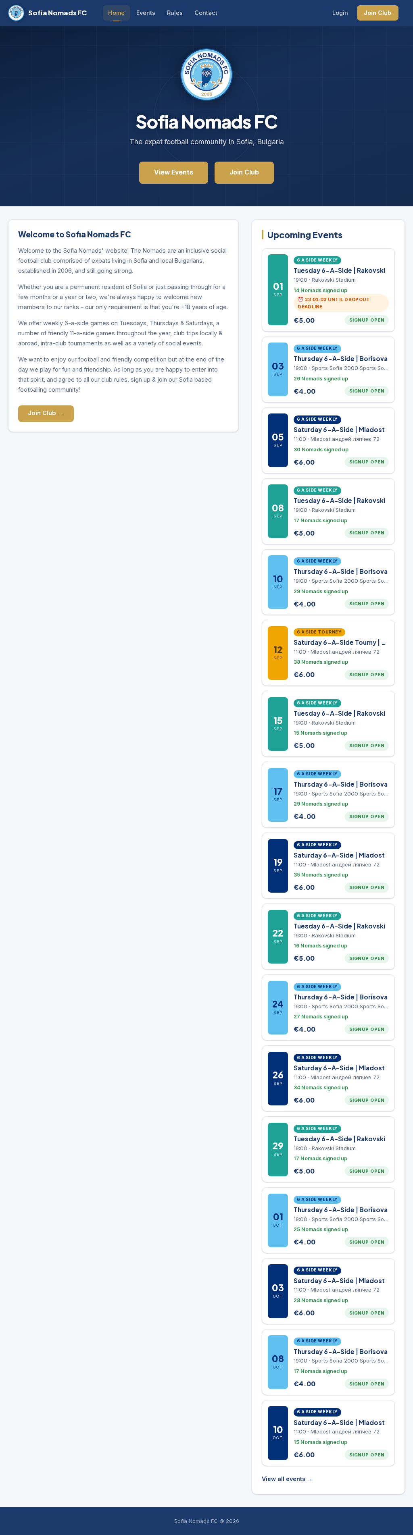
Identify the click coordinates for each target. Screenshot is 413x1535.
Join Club (377, 12)
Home (116, 12)
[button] (328, 290)
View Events (173, 172)
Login (340, 12)
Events (145, 12)
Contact (205, 12)
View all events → (287, 1478)
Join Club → (46, 413)
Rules (175, 12)
